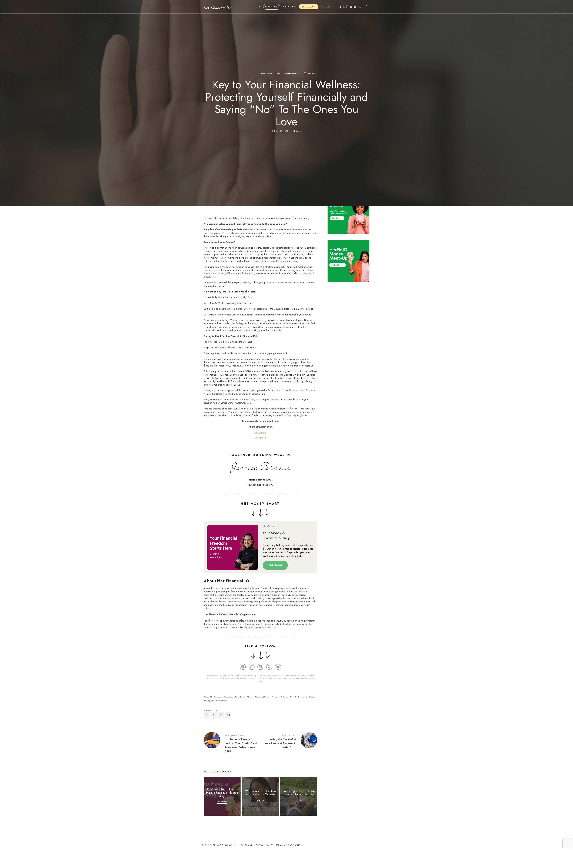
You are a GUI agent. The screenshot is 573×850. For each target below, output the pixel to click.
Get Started (275, 565)
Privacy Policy (265, 845)
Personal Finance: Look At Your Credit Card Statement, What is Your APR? (232, 744)
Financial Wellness (280, 697)
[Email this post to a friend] (228, 715)
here (260, 681)
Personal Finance (291, 73)
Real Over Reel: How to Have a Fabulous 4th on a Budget (222, 793)
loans (313, 697)
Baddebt (208, 697)
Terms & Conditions (288, 845)
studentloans (222, 701)
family (250, 697)
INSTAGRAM (260, 438)
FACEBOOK (260, 432)
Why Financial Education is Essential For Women (260, 792)
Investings (303, 697)
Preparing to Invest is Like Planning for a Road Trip (299, 792)
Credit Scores (266, 73)
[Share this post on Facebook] (207, 715)
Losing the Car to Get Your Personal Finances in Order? (288, 742)
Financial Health (262, 697)
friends (293, 697)
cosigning (229, 697)
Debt (278, 73)
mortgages (209, 701)
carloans (218, 697)
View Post (222, 801)
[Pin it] (221, 715)
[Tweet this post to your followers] (214, 715)
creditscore (240, 697)
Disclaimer (247, 845)
